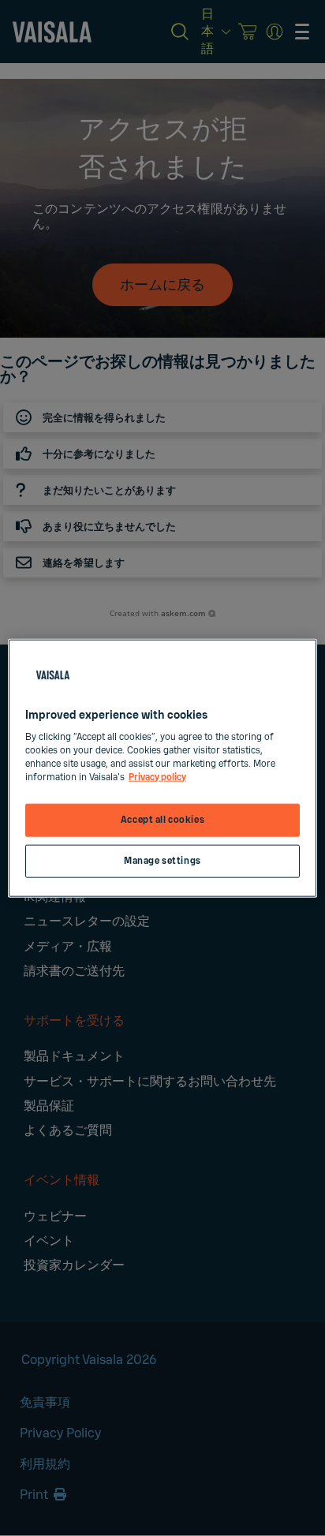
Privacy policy (157, 777)
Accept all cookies (162, 820)
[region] (162, 768)
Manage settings (162, 861)
